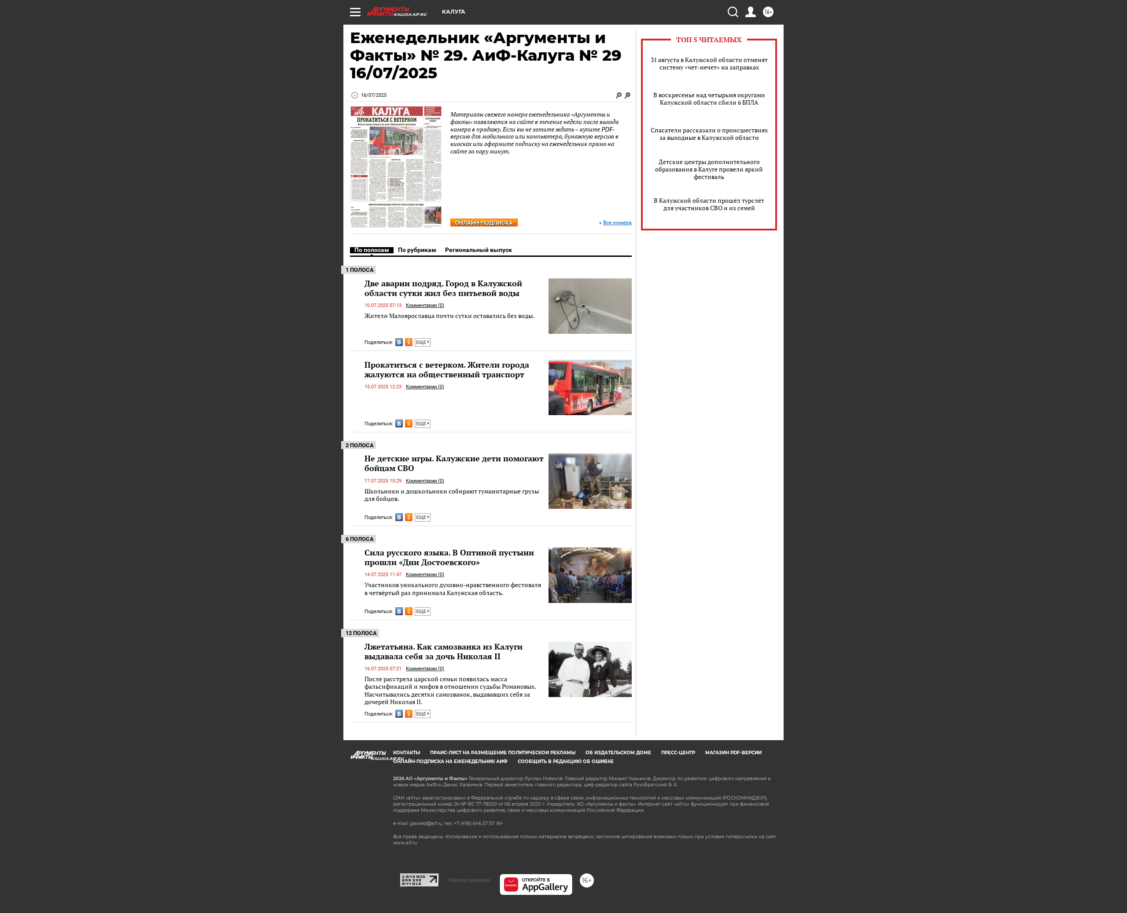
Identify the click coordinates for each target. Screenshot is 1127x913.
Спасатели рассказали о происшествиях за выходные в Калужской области (709, 133)
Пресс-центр (678, 753)
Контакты (406, 753)
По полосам (371, 249)
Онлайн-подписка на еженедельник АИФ (450, 761)
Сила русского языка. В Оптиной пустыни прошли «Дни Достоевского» (449, 557)
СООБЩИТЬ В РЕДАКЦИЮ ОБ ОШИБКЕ (566, 761)
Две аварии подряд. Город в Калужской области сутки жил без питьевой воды (443, 288)
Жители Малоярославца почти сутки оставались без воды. (449, 315)
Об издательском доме (618, 753)
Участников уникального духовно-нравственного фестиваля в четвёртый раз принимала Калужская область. (453, 588)
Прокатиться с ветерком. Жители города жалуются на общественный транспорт (447, 369)
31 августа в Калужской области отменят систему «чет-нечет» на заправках (709, 63)
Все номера (617, 223)
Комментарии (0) (425, 305)
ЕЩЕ (421, 342)
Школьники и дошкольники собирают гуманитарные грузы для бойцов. (452, 495)
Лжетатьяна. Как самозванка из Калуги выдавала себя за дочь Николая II (444, 651)
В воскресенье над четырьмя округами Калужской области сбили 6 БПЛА (709, 98)
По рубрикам (417, 249)
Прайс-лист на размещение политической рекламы (502, 753)
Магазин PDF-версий (733, 753)
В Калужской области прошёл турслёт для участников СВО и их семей (709, 204)
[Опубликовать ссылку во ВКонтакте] (399, 342)
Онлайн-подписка (484, 222)
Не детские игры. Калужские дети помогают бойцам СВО (454, 463)
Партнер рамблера (469, 880)
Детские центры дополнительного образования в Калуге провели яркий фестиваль (709, 169)
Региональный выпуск (478, 249)
